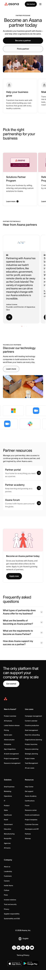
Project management (11, 758)
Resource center (31, 810)
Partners (28, 834)
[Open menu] (40, 4)
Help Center (29, 786)
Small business (9, 786)
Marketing (7, 791)
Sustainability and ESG (12, 918)
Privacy (6, 909)
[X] (14, 948)
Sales (6, 810)
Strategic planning (31, 754)
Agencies (7, 843)
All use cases (29, 768)
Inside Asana (8, 885)
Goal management (31, 730)
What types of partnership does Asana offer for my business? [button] (19, 612)
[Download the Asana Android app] (30, 963)
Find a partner (23, 49)
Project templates (31, 819)
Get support (29, 791)
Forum (27, 805)
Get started (31, 4)
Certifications (29, 801)
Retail (6, 819)
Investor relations (10, 900)
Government (8, 824)
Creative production (32, 725)
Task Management (31, 763)
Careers (7, 881)
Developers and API (32, 829)
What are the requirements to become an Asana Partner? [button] (18, 632)
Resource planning (31, 749)
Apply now (14, 576)
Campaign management (33, 716)
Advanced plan (9, 739)
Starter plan (8, 735)
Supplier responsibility (11, 914)
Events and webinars (32, 815)
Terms (19, 955)
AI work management (11, 754)
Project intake (30, 758)
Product (6, 805)
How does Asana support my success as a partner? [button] (18, 643)
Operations (8, 796)
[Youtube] (32, 948)
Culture (6, 890)
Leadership (8, 871)
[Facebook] (27, 948)
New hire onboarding (32, 735)
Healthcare (8, 815)
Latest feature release (12, 725)
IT (4, 801)
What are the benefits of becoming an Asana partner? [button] (18, 622)
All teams (7, 848)
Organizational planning (33, 739)
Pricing (6, 730)
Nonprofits (7, 838)
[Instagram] (23, 948)
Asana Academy (30, 796)
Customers (8, 876)
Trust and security (10, 904)
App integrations (10, 749)
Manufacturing (9, 834)
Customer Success (31, 824)
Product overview (10, 716)
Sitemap (28, 838)
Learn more (11, 369)
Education (7, 829)
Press (6, 895)
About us (7, 866)
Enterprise (7, 744)
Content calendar (31, 721)
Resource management (12, 763)
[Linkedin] (18, 948)
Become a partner (23, 40)
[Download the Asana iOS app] (15, 963)
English (25, 938)
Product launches (31, 744)
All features (8, 721)
